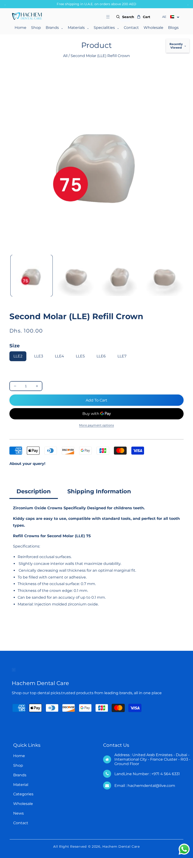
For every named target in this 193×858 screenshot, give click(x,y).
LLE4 (59, 356)
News (18, 813)
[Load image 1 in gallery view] (31, 276)
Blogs (173, 27)
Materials (78, 27)
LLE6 (101, 356)
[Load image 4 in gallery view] (164, 276)
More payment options (96, 425)
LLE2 (17, 356)
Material (20, 784)
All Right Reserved (70, 846)
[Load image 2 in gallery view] (76, 276)
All (65, 56)
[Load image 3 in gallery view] (120, 276)
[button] (110, 16)
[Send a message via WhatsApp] (184, 849)
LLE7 (121, 356)
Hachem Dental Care (121, 846)
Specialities (106, 27)
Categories (23, 794)
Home (20, 27)
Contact (131, 27)
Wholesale (153, 27)
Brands (54, 27)
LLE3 (38, 356)
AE (164, 17)
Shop (36, 27)
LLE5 (80, 356)
